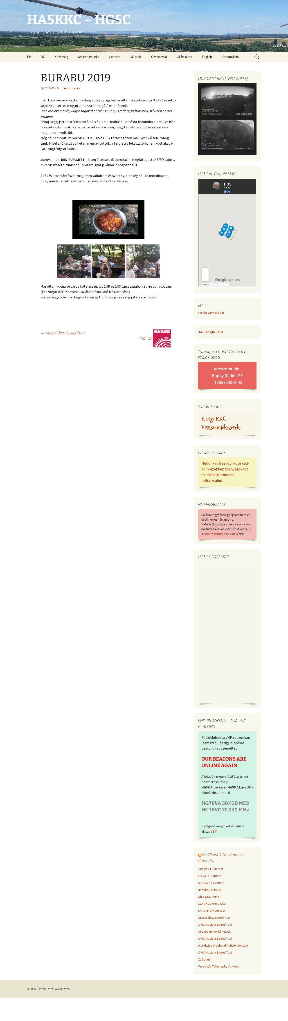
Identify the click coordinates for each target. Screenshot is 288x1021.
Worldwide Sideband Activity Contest (223, 945)
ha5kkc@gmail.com (211, 313)
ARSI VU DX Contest (211, 883)
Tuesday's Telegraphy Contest (218, 966)
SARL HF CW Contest (211, 911)
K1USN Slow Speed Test (214, 918)
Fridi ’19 (157, 338)
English (207, 57)
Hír (29, 57)
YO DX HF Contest (209, 876)
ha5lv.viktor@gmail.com (220, 534)
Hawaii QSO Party (209, 890)
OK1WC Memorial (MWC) (214, 931)
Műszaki (136, 57)
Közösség (61, 57)
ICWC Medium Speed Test (215, 924)
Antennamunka (88, 57)
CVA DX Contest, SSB (212, 904)
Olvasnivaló (159, 57)
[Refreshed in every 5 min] (227, 120)
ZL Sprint (204, 959)
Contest (115, 57)
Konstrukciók (231, 57)
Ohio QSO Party (208, 897)
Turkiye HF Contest (210, 869)
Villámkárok (184, 57)
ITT (214, 831)
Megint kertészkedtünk (63, 333)
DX (43, 57)
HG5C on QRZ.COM (210, 332)
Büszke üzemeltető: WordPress (48, 989)
